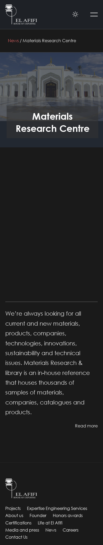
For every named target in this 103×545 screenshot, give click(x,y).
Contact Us (16, 537)
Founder (38, 515)
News (13, 40)
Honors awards (68, 515)
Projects (13, 508)
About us (14, 515)
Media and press (22, 530)
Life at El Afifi (50, 522)
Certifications (18, 522)
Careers (70, 530)
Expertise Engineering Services (57, 508)
